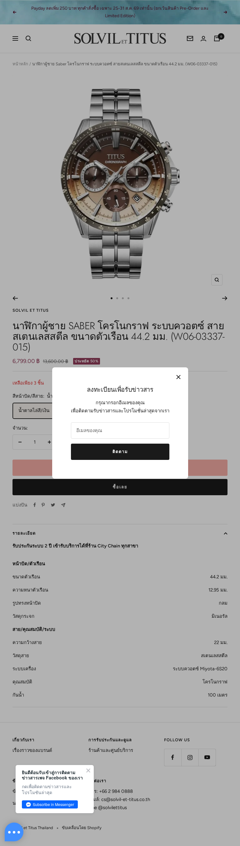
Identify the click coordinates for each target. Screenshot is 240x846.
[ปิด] (178, 377)
